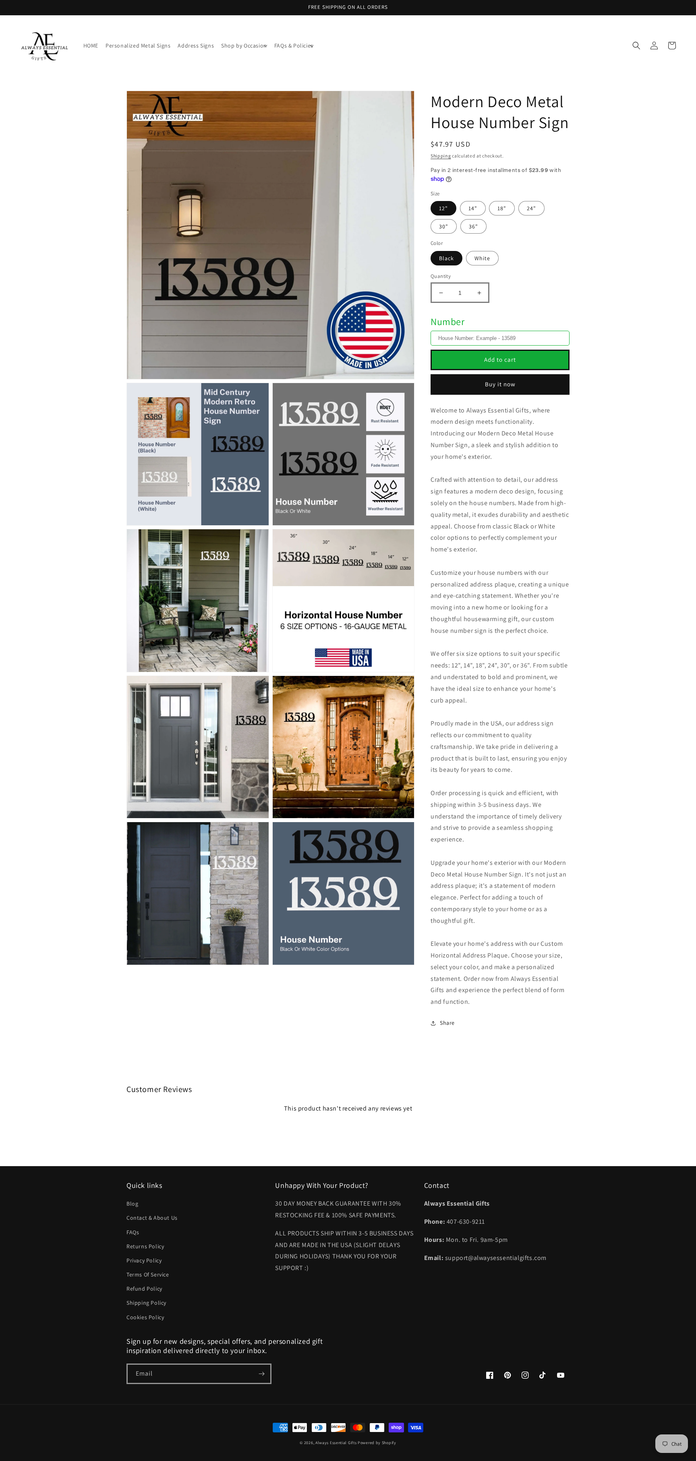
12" (443, 208)
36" (473, 226)
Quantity (441, 276)
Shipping (441, 156)
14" (472, 208)
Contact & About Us (152, 1217)
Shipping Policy (146, 1302)
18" (501, 208)
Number (448, 321)
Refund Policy (144, 1288)
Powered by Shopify (377, 1442)
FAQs (132, 1232)
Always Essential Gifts (335, 1442)
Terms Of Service (147, 1274)
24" (531, 208)
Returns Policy (145, 1246)
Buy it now (500, 384)
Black (446, 258)
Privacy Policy (144, 1260)
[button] (244, 45)
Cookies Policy (145, 1317)
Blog (132, 1203)
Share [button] (447, 1022)
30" (443, 226)
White (482, 258)
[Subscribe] (261, 1374)
